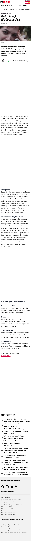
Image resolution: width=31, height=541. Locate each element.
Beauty (9, 6)
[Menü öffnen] (29, 6)
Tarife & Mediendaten (7, 527)
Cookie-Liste (5, 503)
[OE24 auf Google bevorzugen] (27, 61)
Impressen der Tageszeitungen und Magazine (14, 533)
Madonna (12, 9)
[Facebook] (2, 486)
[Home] (1, 9)
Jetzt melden (5, 356)
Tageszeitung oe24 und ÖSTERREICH (12, 519)
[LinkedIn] (16, 486)
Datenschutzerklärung (7, 501)
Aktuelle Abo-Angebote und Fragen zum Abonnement (12, 530)
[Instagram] (7, 486)
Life (15, 6)
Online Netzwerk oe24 (7, 491)
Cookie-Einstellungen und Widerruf (11, 505)
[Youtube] (12, 486)
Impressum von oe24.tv (8, 515)
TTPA (2, 535)
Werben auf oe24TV (7, 509)
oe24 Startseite (5, 497)
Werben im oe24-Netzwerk (9, 507)
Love (19, 6)
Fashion (3, 6)
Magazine (6, 9)
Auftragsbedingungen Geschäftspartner (12, 525)
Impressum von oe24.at (8, 513)
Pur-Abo (3, 511)
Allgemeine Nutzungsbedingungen (11, 499)
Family (25, 6)
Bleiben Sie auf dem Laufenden (10, 481)
